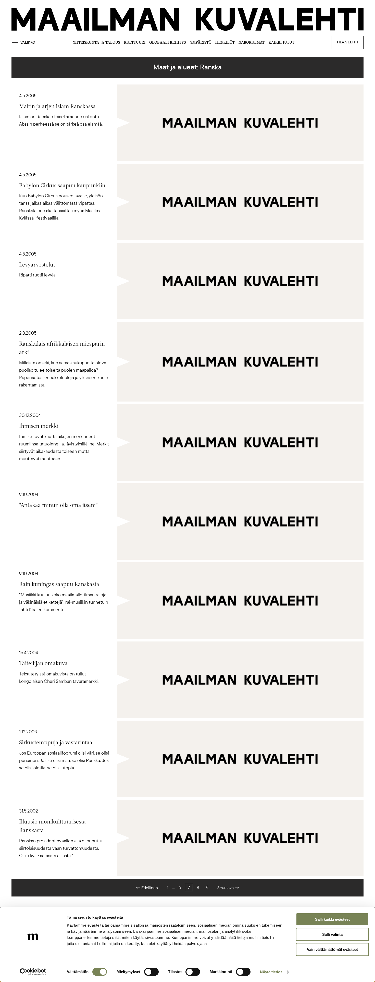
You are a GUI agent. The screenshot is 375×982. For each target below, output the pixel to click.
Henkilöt (225, 42)
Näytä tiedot (271, 972)
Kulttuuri (134, 42)
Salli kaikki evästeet (332, 919)
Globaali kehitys (167, 42)
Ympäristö (200, 42)
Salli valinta (332, 934)
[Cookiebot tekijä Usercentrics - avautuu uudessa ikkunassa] (33, 972)
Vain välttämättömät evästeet (332, 949)
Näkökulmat (252, 42)
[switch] (151, 972)
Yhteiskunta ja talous (96, 42)
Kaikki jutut (281, 42)
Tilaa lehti (347, 42)
